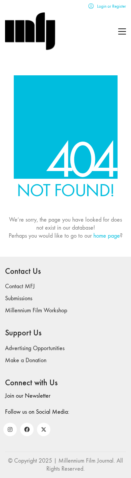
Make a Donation (25, 360)
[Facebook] (27, 429)
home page (106, 235)
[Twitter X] (43, 429)
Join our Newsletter (27, 395)
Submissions (18, 298)
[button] (122, 31)
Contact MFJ (20, 286)
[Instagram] (10, 429)
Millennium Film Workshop (36, 310)
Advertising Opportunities (34, 348)
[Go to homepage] (30, 31)
